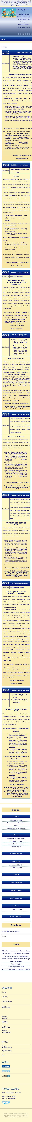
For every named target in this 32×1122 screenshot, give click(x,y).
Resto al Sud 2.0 (16, 846)
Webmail (11, 1117)
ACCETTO (19, 5)
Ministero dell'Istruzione (6, 1026)
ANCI (3, 1055)
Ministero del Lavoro (5, 1042)
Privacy (25, 1117)
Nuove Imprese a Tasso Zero (16, 823)
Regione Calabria (7, 1051)
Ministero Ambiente (4, 1017)
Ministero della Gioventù (6, 1031)
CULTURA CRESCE (16, 820)
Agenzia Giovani (7, 1001)
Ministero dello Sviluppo (6, 1006)
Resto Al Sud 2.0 (16, 964)
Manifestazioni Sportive (16, 865)
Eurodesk (4, 997)
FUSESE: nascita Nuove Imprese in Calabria (16, 969)
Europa (4, 992)
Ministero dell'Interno (5, 1022)
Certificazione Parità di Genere (16, 828)
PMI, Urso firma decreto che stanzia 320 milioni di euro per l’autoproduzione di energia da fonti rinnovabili (16, 958)
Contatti (16, 1117)
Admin (20, 1117)
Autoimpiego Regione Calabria (16, 838)
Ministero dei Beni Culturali (7, 1046)
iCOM (6, 1117)
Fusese (16, 825)
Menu (3, 39)
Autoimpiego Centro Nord (16, 844)
